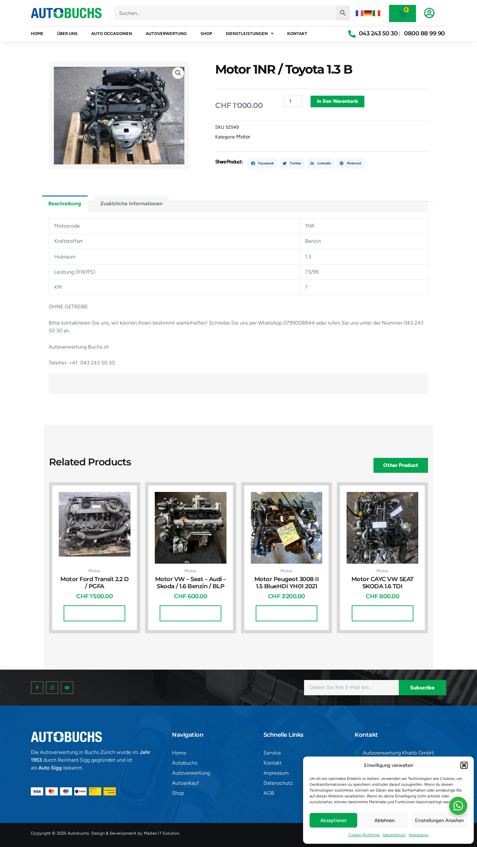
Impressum (418, 835)
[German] (368, 13)
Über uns (67, 33)
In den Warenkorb (337, 101)
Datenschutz (394, 835)
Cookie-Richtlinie (364, 835)
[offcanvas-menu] (429, 13)
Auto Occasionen (111, 33)
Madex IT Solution (161, 833)
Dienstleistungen (247, 33)
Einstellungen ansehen (439, 820)
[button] (464, 765)
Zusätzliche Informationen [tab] (131, 203)
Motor (243, 137)
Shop (206, 33)
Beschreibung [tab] (64, 203)
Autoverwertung (166, 33)
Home (37, 33)
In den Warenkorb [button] (94, 613)
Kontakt (297, 33)
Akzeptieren (333, 820)
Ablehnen (384, 820)
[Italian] (377, 13)
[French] (360, 13)
